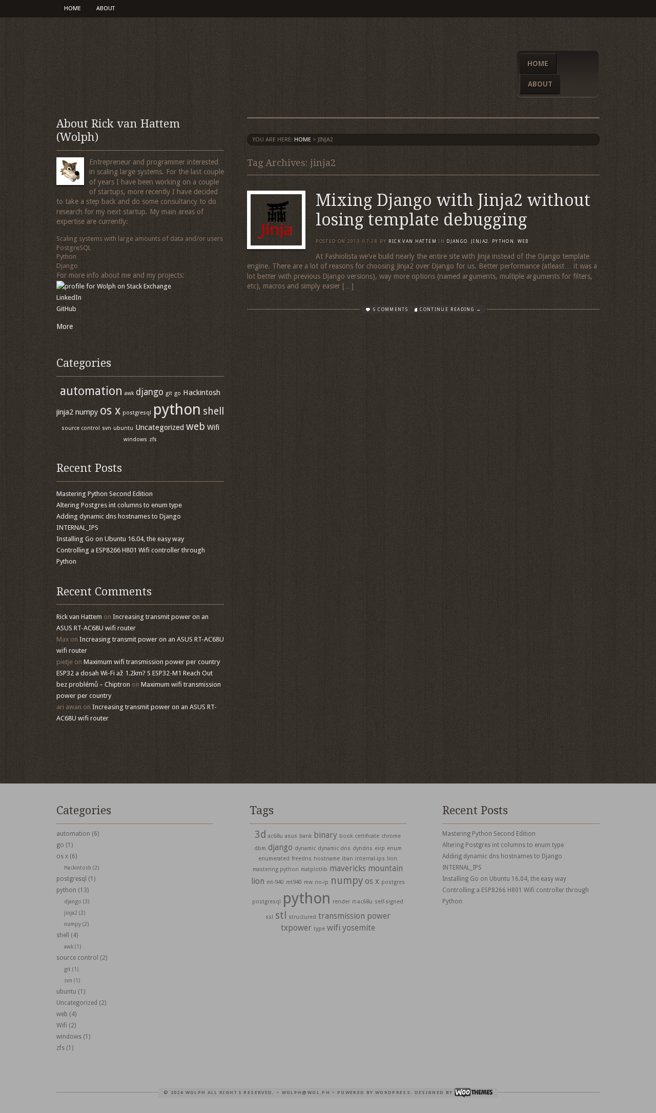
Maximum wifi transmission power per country (152, 662)
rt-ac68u (362, 901)
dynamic (305, 848)
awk (129, 393)
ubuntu (123, 428)
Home (72, 8)
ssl (269, 917)
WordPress (393, 1092)
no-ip (322, 882)
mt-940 (275, 882)
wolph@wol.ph (306, 1092)
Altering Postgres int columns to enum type (119, 505)
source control (80, 428)
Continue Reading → (450, 309)
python (503, 241)
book (346, 836)
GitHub (66, 309)
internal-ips (370, 858)
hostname (327, 858)
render (341, 901)
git (169, 393)
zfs (153, 439)
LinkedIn (68, 297)
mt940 (294, 882)
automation (91, 391)
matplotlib (314, 869)
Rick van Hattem (412, 241)
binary (325, 835)
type (319, 928)
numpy (86, 412)
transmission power (354, 916)
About (105, 8)
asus (291, 836)
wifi (333, 928)
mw (308, 882)
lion (392, 858)
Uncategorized (159, 427)
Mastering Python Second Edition (104, 494)
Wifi (213, 427)
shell (213, 411)
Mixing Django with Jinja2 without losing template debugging (453, 210)
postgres (393, 882)
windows (135, 439)
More (64, 326)
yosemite (358, 928)
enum (394, 848)
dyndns (363, 848)
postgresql (136, 412)
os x (110, 410)
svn (106, 428)
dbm (260, 848)
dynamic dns (334, 848)
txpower (296, 928)
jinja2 (479, 241)
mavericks (348, 868)
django (456, 241)
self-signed (389, 901)
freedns (302, 858)
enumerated (274, 858)
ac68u (275, 836)
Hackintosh (201, 392)
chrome (391, 836)
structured (302, 917)
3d (260, 834)
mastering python (276, 869)
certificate (367, 836)
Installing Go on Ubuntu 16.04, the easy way (120, 539)
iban (347, 858)
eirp (380, 848)
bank (305, 836)
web (523, 241)
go (177, 393)
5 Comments (390, 309)
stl (280, 915)
